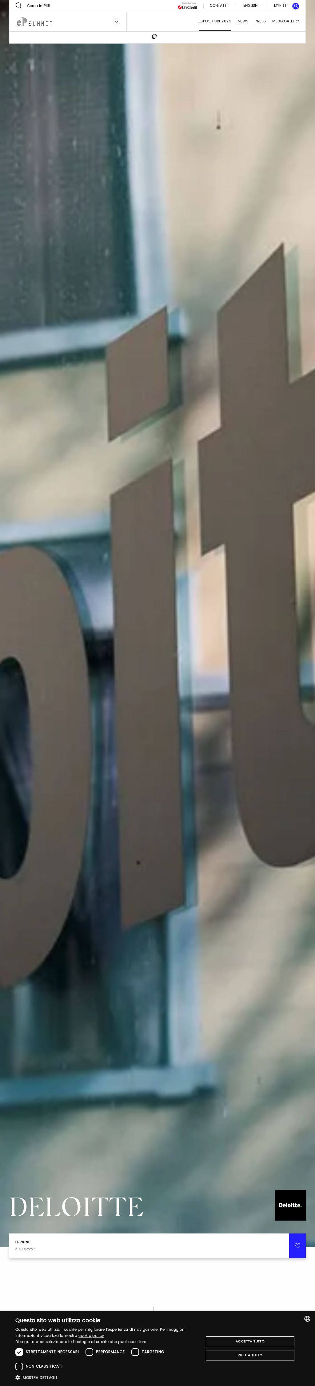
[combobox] (307, 1319)
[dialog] (157, 1348)
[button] (106, 1377)
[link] (283, 6)
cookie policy (91, 1336)
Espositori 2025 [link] (215, 21)
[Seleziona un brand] (116, 21)
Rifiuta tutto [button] (250, 1355)
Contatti (219, 6)
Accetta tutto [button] (250, 1341)
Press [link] (260, 21)
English (250, 6)
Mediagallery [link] (285, 21)
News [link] (243, 21)
